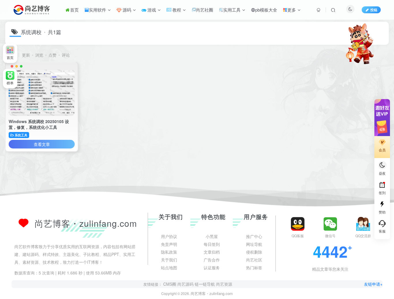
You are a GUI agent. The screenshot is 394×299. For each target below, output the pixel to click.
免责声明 (169, 261)
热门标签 (254, 285)
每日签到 (212, 261)
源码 (126, 10)
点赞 (52, 55)
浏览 (39, 55)
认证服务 (212, 285)
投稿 (373, 9)
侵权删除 (254, 269)
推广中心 (254, 254)
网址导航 (254, 261)
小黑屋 (212, 254)
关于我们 (169, 277)
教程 (176, 10)
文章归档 (212, 269)
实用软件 (97, 10)
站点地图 (169, 285)
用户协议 (169, 254)
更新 (26, 55)
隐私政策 (169, 269)
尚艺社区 (254, 277)
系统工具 (21, 135)
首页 (74, 10)
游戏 (151, 10)
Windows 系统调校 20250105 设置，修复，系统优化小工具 (39, 124)
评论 (66, 55)
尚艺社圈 (204, 10)
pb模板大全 (266, 10)
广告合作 (212, 277)
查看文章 (42, 144)
